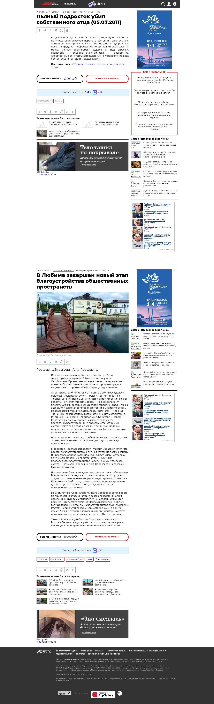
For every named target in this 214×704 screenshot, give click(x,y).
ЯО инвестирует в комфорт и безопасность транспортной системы (154, 103)
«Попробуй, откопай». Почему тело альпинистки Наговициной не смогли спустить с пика (159, 154)
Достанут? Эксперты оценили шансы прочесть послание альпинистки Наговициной (160, 374)
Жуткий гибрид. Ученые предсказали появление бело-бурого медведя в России (160, 193)
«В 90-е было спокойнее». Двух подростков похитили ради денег (158, 383)
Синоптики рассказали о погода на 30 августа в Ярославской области (154, 91)
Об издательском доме (66, 651)
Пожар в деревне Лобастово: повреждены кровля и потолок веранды (154, 115)
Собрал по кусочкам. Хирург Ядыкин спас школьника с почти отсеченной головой (160, 173)
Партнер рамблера (81, 693)
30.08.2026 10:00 (44, 270)
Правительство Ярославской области (54, 355)
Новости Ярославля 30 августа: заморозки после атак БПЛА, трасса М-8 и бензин (154, 80)
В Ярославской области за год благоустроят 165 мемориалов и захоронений (63, 591)
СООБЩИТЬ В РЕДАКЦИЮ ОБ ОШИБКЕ (104, 654)
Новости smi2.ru (46, 174)
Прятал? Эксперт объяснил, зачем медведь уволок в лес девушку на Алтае (158, 336)
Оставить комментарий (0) (107, 79)
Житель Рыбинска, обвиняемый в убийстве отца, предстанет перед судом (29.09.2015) (64, 133)
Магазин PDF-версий (116, 651)
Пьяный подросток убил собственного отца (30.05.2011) (63, 123)
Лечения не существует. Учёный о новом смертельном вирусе (158, 363)
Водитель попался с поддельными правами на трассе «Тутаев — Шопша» (154, 126)
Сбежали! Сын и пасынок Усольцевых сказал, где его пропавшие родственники (160, 183)
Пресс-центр (86, 651)
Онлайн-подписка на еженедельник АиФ (148, 651)
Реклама (99, 651)
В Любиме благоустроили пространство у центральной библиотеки (62, 582)
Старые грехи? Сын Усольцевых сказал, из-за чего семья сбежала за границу (159, 144)
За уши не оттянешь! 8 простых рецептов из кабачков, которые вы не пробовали (160, 164)
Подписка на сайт (64, 654)
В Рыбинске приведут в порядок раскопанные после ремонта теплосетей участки (64, 601)
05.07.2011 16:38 (43, 12)
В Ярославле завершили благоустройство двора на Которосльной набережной (107, 591)
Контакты (80, 654)
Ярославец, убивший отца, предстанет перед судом (107, 123)
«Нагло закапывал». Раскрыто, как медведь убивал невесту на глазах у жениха (159, 345)
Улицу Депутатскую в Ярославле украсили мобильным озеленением (110, 582)
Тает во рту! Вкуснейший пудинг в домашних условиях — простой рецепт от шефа (158, 355)
